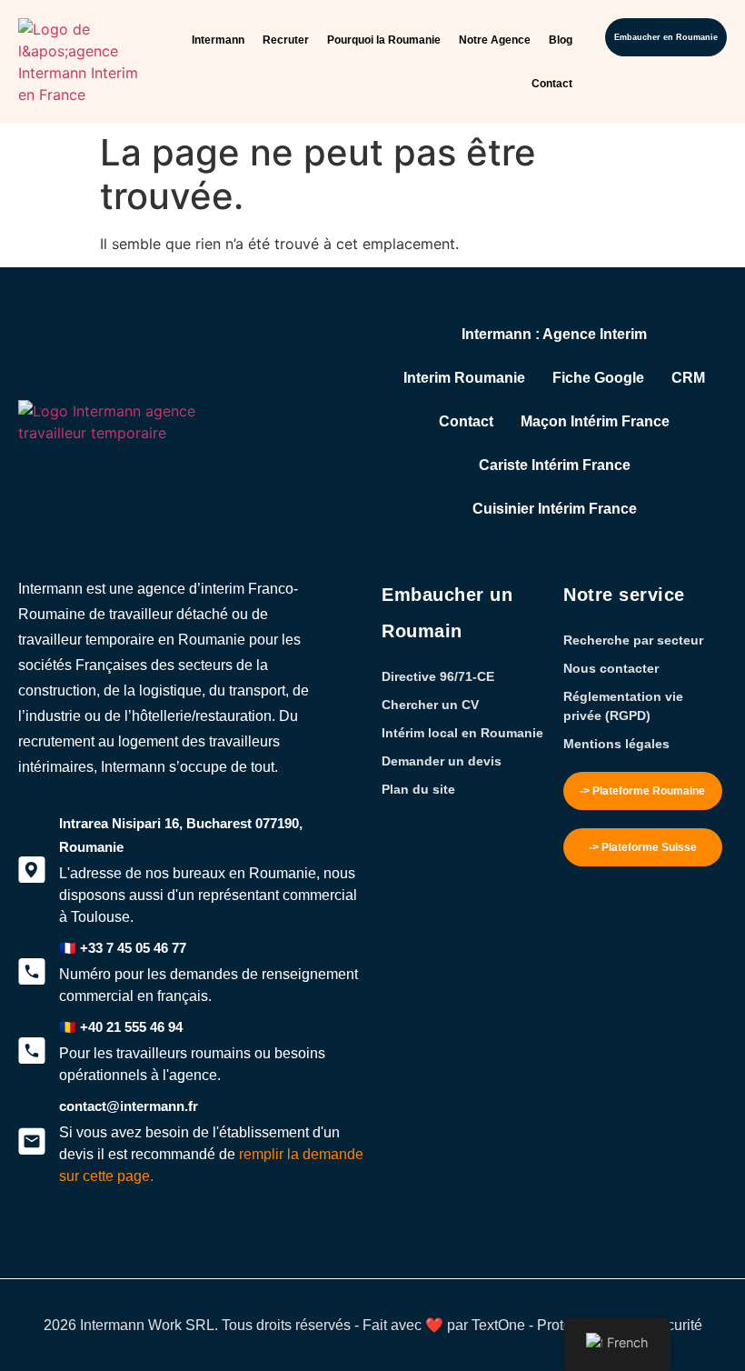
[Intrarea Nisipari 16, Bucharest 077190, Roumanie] (31, 870)
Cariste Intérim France (555, 465)
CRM (688, 377)
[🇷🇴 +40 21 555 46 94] (31, 1051)
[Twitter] (31, 1246)
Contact (551, 83)
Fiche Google (598, 377)
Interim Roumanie (464, 377)
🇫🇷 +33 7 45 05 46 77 (122, 948)
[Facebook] (63, 1246)
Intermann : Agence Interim (554, 334)
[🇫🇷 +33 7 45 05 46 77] (31, 972)
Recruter (286, 40)
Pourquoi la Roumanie (384, 40)
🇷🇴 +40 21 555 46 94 (121, 1027)
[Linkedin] (127, 1246)
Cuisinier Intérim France (554, 508)
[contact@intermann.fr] (31, 1141)
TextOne (498, 1325)
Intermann (218, 40)
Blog (560, 40)
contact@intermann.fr (128, 1106)
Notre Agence (495, 40)
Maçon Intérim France (595, 421)
